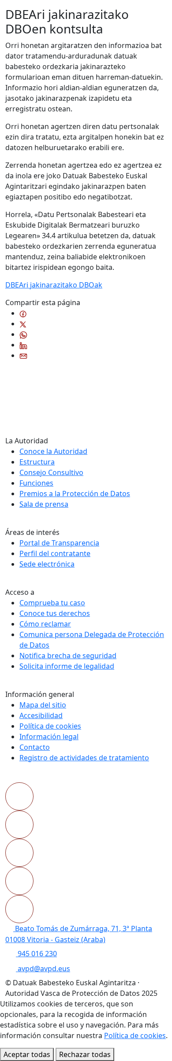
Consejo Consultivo (51, 472)
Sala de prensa (43, 504)
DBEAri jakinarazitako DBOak (53, 285)
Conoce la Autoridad (53, 451)
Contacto (34, 747)
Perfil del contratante (54, 553)
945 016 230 (36, 953)
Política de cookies (50, 726)
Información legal (49, 736)
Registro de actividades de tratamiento (84, 758)
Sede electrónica (47, 564)
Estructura (37, 462)
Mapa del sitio (42, 705)
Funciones (36, 483)
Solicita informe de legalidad (66, 666)
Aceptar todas (27, 1054)
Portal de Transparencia (59, 543)
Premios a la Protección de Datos (74, 493)
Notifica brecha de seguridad (67, 655)
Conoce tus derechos (54, 613)
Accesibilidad (41, 715)
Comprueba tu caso (52, 603)
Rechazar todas (85, 1054)
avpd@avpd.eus (43, 968)
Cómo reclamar (45, 624)
